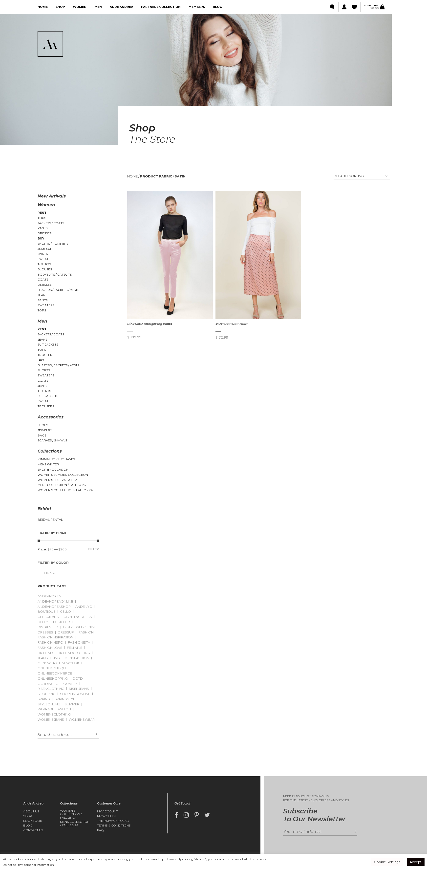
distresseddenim (79, 627)
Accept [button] (416, 862)
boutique (46, 611)
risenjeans (79, 688)
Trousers (46, 355)
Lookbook (32, 821)
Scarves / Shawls (52, 440)
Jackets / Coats (51, 223)
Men (98, 7)
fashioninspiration (55, 637)
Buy (41, 238)
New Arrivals (52, 196)
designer (61, 622)
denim (43, 622)
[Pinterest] (196, 815)
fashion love (50, 647)
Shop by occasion (53, 469)
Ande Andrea (121, 7)
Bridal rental (50, 520)
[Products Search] (333, 7)
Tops (42, 218)
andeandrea (49, 596)
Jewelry (45, 430)
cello (65, 611)
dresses (45, 632)
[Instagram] (186, 815)
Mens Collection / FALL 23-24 (62, 485)
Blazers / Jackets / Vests (58, 290)
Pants (42, 228)
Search (93, 734)
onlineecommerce (55, 673)
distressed (48, 627)
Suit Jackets (48, 344)
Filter (93, 549)
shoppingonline (75, 694)
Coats (43, 279)
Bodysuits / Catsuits (55, 274)
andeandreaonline (55, 601)
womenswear (82, 719)
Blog (217, 7)
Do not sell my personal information (28, 865)
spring (44, 699)
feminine (74, 647)
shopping (46, 694)
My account (107, 811)
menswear (47, 663)
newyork (70, 663)
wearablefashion (54, 709)
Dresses (44, 233)
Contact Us (33, 830)
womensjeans (51, 719)
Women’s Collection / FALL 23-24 (71, 814)
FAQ (100, 830)
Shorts (44, 370)
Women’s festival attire (58, 480)
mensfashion (76, 658)
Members (197, 7)
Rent (42, 213)
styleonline (49, 704)
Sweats (44, 259)
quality (70, 683)
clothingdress (78, 616)
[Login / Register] (344, 7)
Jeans (42, 295)
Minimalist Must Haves (56, 459)
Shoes (43, 425)
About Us (31, 811)
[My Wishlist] (355, 7)
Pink (48, 573)
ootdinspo (48, 683)
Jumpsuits (46, 249)
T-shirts (44, 264)
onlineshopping (53, 678)
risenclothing (51, 688)
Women (79, 7)
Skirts (43, 254)
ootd (77, 678)
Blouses (45, 269)
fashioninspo (50, 642)
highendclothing (74, 653)
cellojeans (48, 616)
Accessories (51, 416)
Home (43, 7)
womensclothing (54, 714)
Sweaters (46, 305)
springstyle (66, 699)
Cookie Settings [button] (387, 862)
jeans (43, 658)
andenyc (83, 606)
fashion (86, 632)
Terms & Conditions (113, 825)
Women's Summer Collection (63, 475)
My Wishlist (106, 816)
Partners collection (161, 7)
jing (56, 658)
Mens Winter (48, 464)
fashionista (79, 642)
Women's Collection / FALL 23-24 (65, 490)
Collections (50, 451)
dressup (66, 632)
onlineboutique (53, 668)
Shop (60, 7)
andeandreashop (54, 606)
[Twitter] (207, 815)
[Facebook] (176, 815)
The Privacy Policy (113, 821)
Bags (42, 435)
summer (71, 704)
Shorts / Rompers (53, 243)
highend (45, 653)
